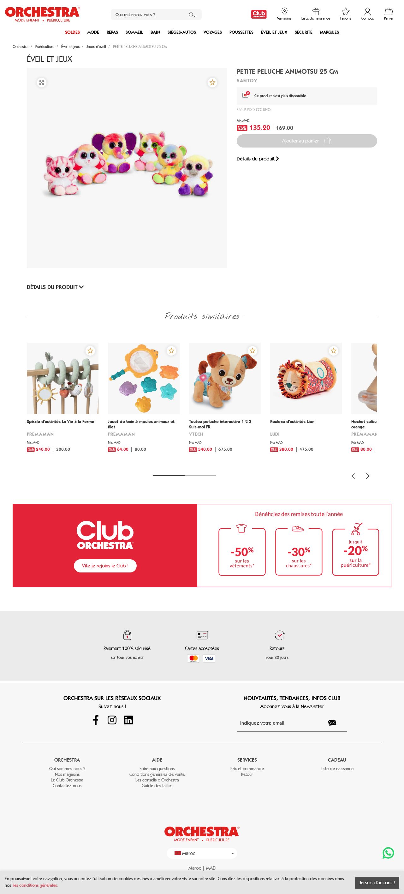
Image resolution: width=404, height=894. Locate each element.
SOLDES (72, 32)
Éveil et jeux (274, 32)
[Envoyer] (336, 723)
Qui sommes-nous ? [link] (67, 768)
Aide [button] (157, 760)
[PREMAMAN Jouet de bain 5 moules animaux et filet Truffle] (144, 378)
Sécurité (303, 32)
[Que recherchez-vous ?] (192, 14)
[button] (212, 82)
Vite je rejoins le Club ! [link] (105, 566)
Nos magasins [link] (67, 774)
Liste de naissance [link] (337, 768)
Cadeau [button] (337, 760)
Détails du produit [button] (53, 287)
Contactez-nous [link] (67, 785)
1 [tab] (169, 475)
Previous (353, 476)
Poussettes (241, 32)
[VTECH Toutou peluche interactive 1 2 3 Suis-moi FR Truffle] (225, 378)
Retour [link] (247, 774)
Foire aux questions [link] (157, 768)
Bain (155, 32)
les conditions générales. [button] (35, 885)
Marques (329, 32)
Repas (112, 32)
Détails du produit (256, 159)
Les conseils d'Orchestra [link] (157, 780)
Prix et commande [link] (247, 768)
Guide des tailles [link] (157, 785)
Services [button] (247, 760)
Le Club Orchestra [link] (67, 780)
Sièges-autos (182, 32)
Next (367, 476)
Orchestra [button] (67, 760)
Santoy (247, 80)
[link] (259, 14)
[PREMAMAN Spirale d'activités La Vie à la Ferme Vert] (62, 378)
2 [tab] (200, 475)
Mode (93, 32)
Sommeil (134, 32)
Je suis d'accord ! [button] (377, 882)
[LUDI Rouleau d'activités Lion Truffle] (306, 378)
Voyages (213, 32)
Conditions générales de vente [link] (157, 774)
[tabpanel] (62, 405)
